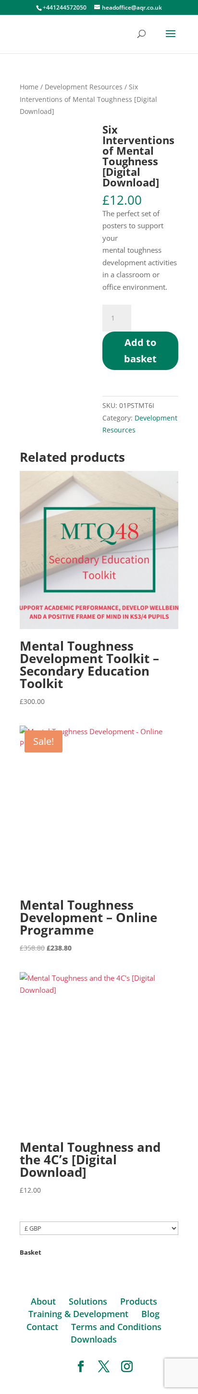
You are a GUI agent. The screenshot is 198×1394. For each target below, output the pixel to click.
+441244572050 (65, 7)
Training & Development (78, 1314)
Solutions (88, 1301)
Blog (150, 1314)
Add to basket (140, 350)
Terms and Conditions (116, 1326)
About (43, 1301)
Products (138, 1301)
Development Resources (84, 86)
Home (29, 86)
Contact (42, 1326)
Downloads (94, 1339)
